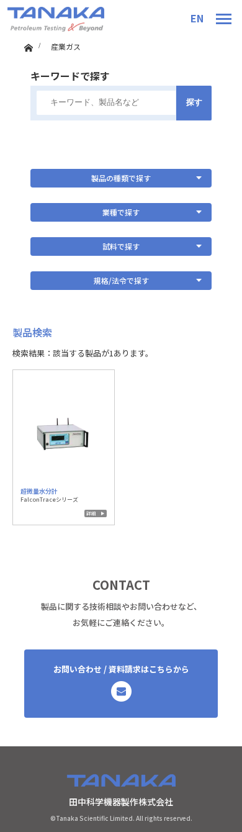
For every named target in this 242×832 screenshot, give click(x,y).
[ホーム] (28, 45)
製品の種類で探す (121, 178)
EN (197, 18)
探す (194, 102)
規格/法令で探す (121, 280)
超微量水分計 (39, 490)
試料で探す (121, 246)
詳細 (91, 513)
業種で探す (121, 212)
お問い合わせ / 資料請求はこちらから (121, 669)
